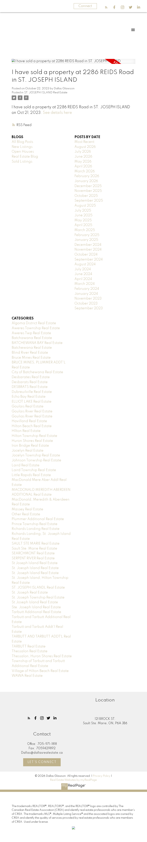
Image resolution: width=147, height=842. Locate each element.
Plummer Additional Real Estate (38, 519)
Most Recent (84, 142)
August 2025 (85, 205)
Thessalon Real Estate (29, 651)
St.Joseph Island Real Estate (35, 602)
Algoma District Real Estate (34, 323)
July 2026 (82, 151)
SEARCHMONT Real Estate (33, 553)
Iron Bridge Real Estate (30, 445)
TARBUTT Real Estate (29, 646)
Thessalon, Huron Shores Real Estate (42, 656)
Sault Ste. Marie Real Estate (34, 548)
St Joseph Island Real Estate (35, 563)
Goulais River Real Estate (32, 411)
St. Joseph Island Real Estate (35, 573)
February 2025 (86, 235)
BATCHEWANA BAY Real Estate (37, 343)
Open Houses (23, 151)
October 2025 (86, 196)
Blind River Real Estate (30, 352)
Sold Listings (22, 161)
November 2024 (88, 249)
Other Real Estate (26, 514)
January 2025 (86, 240)
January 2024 (86, 294)
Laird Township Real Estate (34, 470)
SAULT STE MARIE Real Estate (36, 543)
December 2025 (88, 186)
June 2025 (83, 215)
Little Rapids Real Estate (31, 475)
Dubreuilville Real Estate (32, 392)
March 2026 (84, 171)
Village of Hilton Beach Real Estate (40, 671)
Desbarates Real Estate (31, 377)
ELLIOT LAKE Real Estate (31, 401)
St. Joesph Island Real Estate (35, 568)
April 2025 (83, 225)
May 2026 (82, 161)
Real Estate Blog (25, 156)
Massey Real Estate (27, 509)
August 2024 (85, 264)
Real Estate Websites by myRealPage (73, 780)
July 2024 (82, 269)
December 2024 (87, 245)
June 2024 (83, 274)
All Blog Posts (22, 142)
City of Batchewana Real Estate (37, 372)
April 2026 (83, 166)
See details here (57, 113)
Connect (85, 6)
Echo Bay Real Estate (29, 396)
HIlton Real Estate (26, 431)
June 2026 (83, 156)
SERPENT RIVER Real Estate (33, 558)
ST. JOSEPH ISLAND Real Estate (45, 92)
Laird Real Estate (25, 465)
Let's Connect (42, 762)
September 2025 (88, 200)
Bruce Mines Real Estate (31, 357)
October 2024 (86, 254)
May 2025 (83, 220)
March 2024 (84, 284)
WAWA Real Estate (27, 676)
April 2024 (83, 279)
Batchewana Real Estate (32, 347)
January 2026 (86, 181)
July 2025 (82, 210)
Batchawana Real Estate (32, 338)
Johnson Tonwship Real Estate (36, 460)
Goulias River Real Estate (32, 416)
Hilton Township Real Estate (34, 436)
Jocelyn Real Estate (27, 450)
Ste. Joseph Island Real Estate (36, 607)
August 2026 (85, 147)
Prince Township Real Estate (34, 524)
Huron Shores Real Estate (32, 441)
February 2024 (86, 289)
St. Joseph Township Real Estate (38, 597)
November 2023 (88, 298)
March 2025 (84, 230)
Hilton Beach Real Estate (32, 426)
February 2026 (86, 176)
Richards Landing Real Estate (36, 529)
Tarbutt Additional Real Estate (36, 612)
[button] (106, 7)
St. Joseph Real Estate (30, 592)
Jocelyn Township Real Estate (36, 455)
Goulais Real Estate (27, 406)
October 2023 (86, 303)
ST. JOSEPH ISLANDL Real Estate (38, 587)
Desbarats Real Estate (30, 382)
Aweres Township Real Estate (36, 328)
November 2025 (88, 191)
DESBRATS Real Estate (30, 387)
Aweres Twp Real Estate (31, 333)
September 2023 (88, 308)
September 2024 (88, 259)
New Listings (22, 147)
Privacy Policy (101, 776)
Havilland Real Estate (29, 421)
